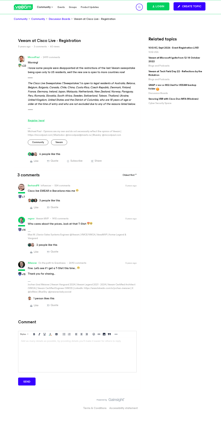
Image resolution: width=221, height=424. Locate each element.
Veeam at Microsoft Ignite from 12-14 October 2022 (174, 59)
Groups (73, 7)
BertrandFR (33, 185)
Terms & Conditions (95, 408)
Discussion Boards (59, 19)
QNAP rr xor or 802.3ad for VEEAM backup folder (172, 87)
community (38, 142)
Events (61, 7)
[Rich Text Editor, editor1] (77, 355)
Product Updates (90, 7)
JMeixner (32, 263)
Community (21, 19)
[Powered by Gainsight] (110, 400)
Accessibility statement (123, 408)
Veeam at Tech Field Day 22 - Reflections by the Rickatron (175, 73)
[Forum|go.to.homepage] (23, 7)
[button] (189, 6)
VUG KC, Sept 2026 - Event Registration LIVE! (173, 48)
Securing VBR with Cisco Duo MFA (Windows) (173, 99)
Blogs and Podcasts (159, 66)
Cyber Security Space (159, 103)
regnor (31, 218)
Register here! (36, 120)
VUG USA (153, 52)
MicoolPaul (34, 57)
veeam (59, 142)
